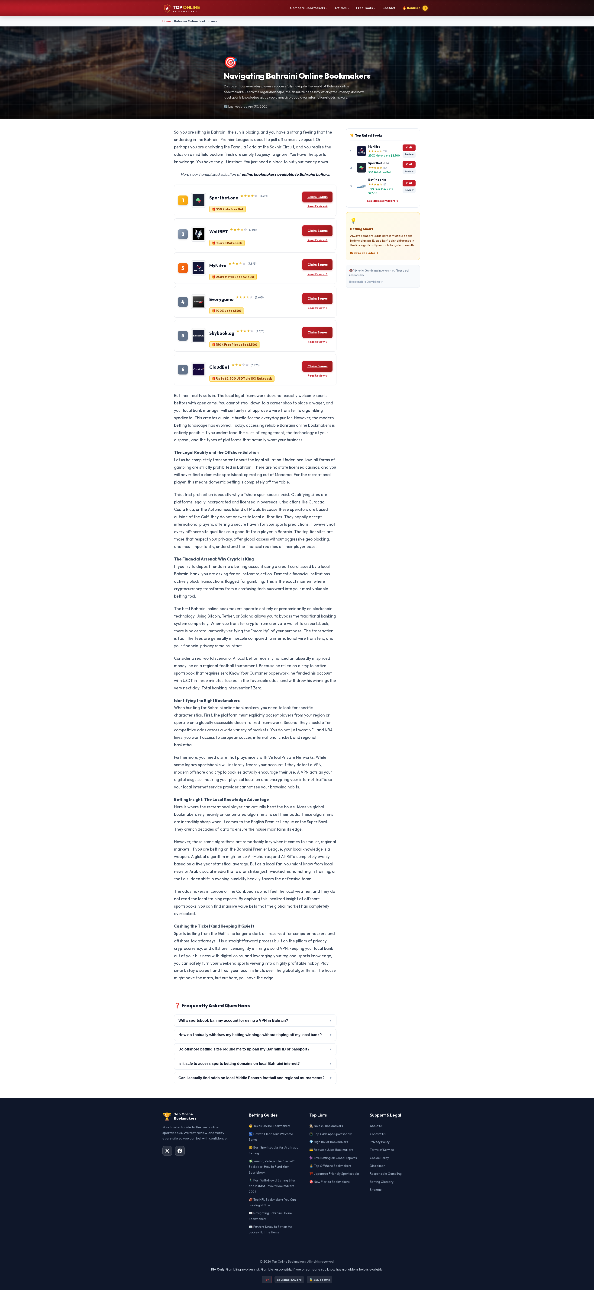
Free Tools (365, 8)
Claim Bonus (317, 197)
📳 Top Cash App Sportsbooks (330, 1134)
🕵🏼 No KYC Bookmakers (326, 1126)
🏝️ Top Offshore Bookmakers (330, 1166)
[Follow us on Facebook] (180, 1151)
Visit (409, 147)
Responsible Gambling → (366, 281)
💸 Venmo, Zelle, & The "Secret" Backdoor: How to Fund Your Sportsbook (271, 1167)
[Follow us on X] (167, 1151)
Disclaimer (377, 1166)
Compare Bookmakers (309, 8)
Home (166, 21)
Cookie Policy (379, 1158)
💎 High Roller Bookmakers (328, 1142)
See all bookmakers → (383, 200)
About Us (376, 1126)
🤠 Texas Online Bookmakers (270, 1126)
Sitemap (376, 1190)
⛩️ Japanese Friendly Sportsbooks (334, 1174)
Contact (388, 8)
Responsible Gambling (386, 1174)
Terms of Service (382, 1150)
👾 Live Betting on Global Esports (333, 1158)
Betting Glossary (382, 1182)
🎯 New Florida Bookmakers (329, 1182)
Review (409, 154)
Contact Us (378, 1134)
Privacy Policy (380, 1142)
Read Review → (317, 206)
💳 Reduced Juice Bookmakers (331, 1150)
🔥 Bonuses (414, 8)
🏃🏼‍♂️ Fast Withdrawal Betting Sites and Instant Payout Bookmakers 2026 (272, 1186)
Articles (342, 8)
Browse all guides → (364, 253)
